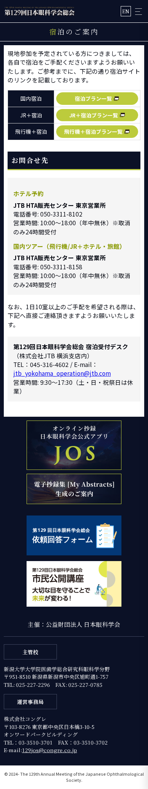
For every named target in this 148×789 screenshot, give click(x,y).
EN (125, 11)
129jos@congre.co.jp (49, 750)
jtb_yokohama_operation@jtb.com (62, 373)
